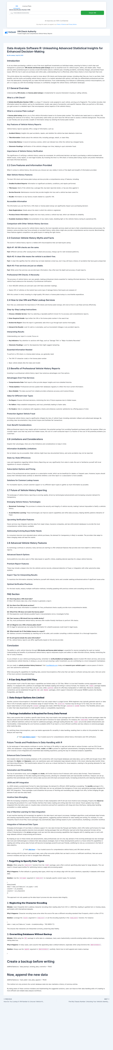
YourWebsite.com (52, 665)
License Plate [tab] (26, 6)
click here (31, 849)
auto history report (28, 737)
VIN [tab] (17, 6)
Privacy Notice (72, 24)
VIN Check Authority (26, 31)
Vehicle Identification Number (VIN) (19, 10)
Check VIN (92, 13)
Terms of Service (61, 24)
